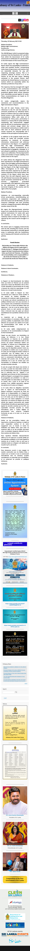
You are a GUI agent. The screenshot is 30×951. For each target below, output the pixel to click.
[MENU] (15, 13)
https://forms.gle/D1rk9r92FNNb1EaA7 (17, 556)
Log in (5, 698)
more (26, 683)
